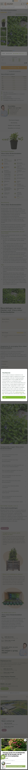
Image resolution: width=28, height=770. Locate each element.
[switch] (3, 768)
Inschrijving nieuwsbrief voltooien (14, 766)
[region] (14, 385)
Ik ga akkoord (7, 763)
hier (21, 393)
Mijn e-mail (5, 758)
